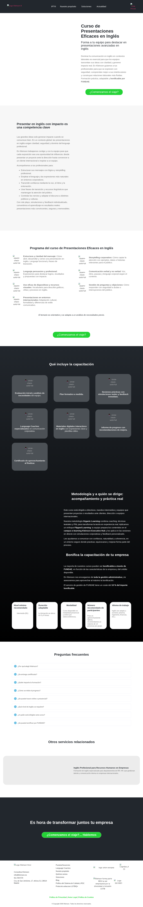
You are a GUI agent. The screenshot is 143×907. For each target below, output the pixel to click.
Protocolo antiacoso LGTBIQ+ (67, 886)
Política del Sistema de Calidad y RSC (70, 883)
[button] (71, 666)
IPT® (53, 6)
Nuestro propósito (62, 871)
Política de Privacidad (58, 897)
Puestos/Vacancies (63, 865)
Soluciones (86, 6)
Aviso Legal (72, 897)
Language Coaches (63, 868)
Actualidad (101, 6)
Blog (57, 880)
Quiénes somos (61, 874)
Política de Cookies (86, 897)
